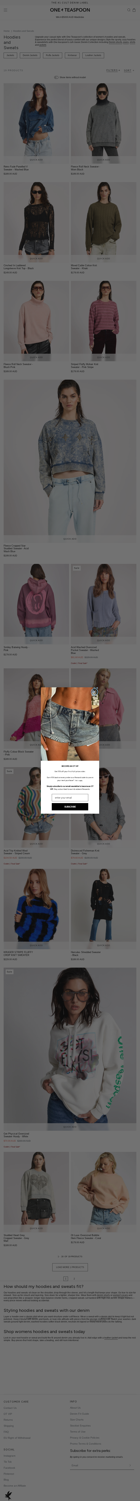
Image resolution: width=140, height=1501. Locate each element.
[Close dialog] (94, 692)
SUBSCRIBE (70, 806)
